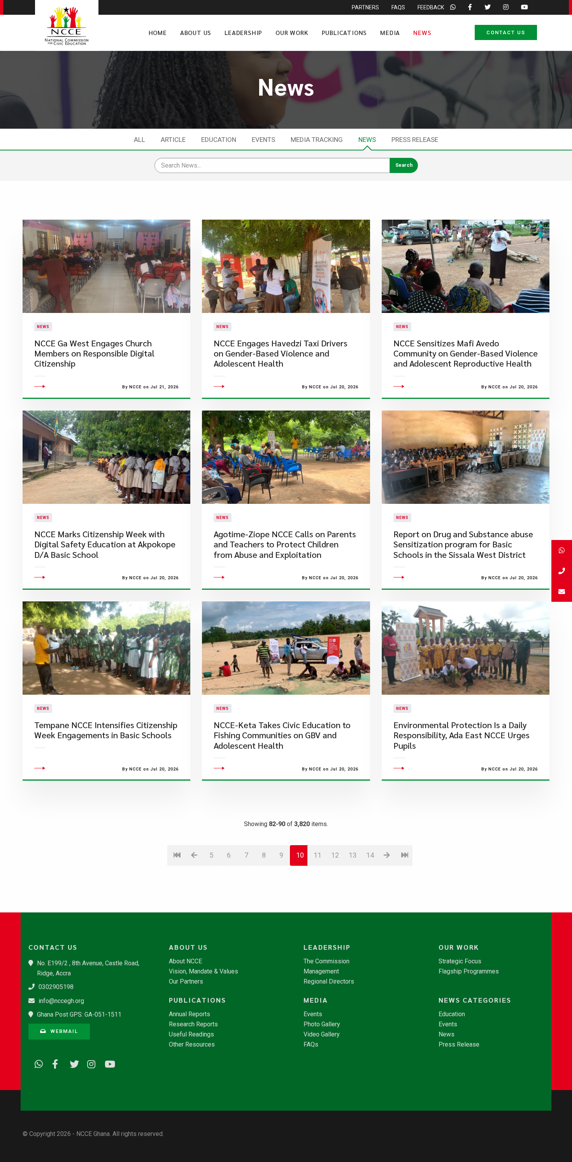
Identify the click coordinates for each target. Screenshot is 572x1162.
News (422, 32)
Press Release (414, 139)
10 (300, 855)
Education (218, 139)
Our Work (291, 32)
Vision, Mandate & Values (203, 971)
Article (173, 139)
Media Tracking (317, 139)
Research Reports (193, 1024)
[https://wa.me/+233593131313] (36, 1063)
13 (352, 855)
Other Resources (192, 1044)
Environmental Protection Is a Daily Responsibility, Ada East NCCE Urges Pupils (461, 735)
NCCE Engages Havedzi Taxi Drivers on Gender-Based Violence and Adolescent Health (280, 353)
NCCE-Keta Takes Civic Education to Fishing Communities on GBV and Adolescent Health (282, 735)
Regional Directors (329, 982)
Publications (344, 32)
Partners (365, 7)
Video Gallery (322, 1034)
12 (335, 855)
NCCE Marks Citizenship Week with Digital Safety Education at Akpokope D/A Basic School (104, 544)
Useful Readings (191, 1034)
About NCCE (185, 961)
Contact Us (505, 32)
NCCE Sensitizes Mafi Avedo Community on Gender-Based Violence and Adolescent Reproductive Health (465, 353)
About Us (195, 32)
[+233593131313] (561, 550)
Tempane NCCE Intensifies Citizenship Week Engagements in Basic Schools (105, 730)
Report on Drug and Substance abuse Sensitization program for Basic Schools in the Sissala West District (463, 544)
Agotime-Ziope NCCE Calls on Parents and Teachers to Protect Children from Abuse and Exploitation (285, 544)
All (139, 139)
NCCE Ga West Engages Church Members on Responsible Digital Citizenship (94, 353)
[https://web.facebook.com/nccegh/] (53, 1063)
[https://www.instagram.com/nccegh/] (89, 1063)
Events (263, 139)
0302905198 (56, 987)
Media (390, 32)
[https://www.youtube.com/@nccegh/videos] (106, 1063)
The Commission (326, 961)
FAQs (398, 7)
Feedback (431, 7)
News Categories (475, 999)
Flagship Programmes (469, 971)
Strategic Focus (460, 961)
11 (317, 855)
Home (158, 32)
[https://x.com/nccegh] (71, 1063)
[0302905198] (561, 571)
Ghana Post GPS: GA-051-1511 (79, 1014)
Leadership (243, 32)
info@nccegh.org (61, 1001)
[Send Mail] (561, 591)
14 (370, 855)
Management (321, 971)
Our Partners (186, 982)
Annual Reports (189, 1014)
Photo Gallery (322, 1024)
